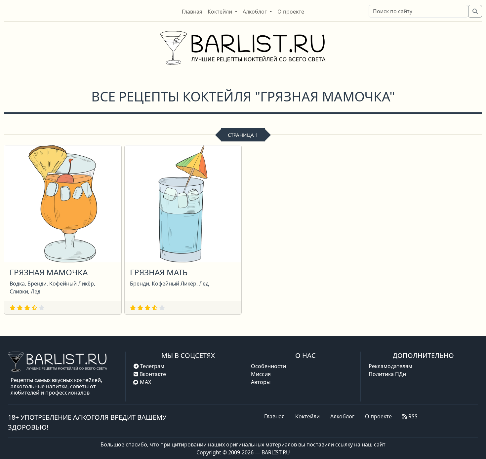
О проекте (378, 416)
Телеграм (151, 366)
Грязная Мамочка (49, 272)
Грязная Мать (158, 272)
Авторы (260, 382)
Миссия (261, 374)
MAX (145, 382)
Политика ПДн (387, 374)
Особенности (268, 366)
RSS (412, 416)
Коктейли (307, 416)
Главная (274, 416)
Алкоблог (342, 416)
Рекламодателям (390, 366)
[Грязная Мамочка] (62, 203)
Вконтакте (152, 374)
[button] (222, 11)
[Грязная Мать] (183, 203)
